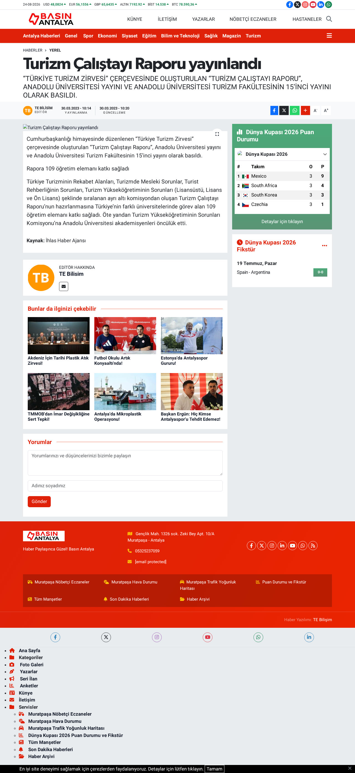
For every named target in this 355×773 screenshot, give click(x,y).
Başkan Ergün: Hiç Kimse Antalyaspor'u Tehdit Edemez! (190, 416)
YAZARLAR (203, 19)
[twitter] (106, 637)
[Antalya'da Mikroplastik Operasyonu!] (125, 391)
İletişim (27, 700)
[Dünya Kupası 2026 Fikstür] (324, 245)
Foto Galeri (31, 664)
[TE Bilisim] (41, 277)
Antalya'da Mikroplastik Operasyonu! (117, 416)
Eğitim (149, 36)
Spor (88, 36)
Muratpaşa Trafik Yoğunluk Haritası (208, 585)
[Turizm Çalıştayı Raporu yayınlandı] (125, 127)
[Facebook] (251, 545)
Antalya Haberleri (41, 36)
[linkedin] (309, 637)
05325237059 (147, 551)
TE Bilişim (322, 619)
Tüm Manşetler (48, 599)
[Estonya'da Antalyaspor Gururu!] (192, 335)
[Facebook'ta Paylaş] (274, 110)
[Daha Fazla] (305, 110)
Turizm (253, 36)
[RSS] (313, 545)
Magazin (231, 36)
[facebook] (55, 637)
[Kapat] (351, 768)
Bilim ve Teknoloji (180, 36)
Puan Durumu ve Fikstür (284, 582)
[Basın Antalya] (52, 19)
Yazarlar (28, 671)
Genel (71, 36)
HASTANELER (307, 19)
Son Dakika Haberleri (129, 599)
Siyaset (130, 36)
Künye (25, 693)
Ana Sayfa (29, 650)
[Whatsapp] (302, 545)
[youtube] (207, 637)
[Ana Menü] (329, 36)
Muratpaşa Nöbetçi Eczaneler (62, 582)
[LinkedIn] (282, 545)
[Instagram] (272, 545)
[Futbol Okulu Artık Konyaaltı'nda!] (125, 335)
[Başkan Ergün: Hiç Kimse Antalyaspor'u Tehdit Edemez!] (192, 391)
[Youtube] (292, 545)
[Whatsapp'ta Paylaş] (295, 110)
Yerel (55, 50)
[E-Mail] (63, 286)
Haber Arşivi (198, 599)
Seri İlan (28, 679)
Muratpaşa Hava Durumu (134, 582)
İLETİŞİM (167, 19)
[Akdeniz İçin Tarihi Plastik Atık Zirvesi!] (59, 335)
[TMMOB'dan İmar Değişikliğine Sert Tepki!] (59, 391)
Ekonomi (107, 36)
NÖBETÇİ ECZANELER (253, 19)
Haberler (32, 50)
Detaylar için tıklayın (282, 221)
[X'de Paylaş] (284, 110)
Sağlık (211, 36)
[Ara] (329, 19)
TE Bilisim (71, 274)
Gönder (39, 501)
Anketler (28, 685)
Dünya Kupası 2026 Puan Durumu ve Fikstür (75, 735)
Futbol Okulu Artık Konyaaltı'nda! (112, 360)
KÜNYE (134, 19)
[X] (261, 545)
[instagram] (157, 637)
